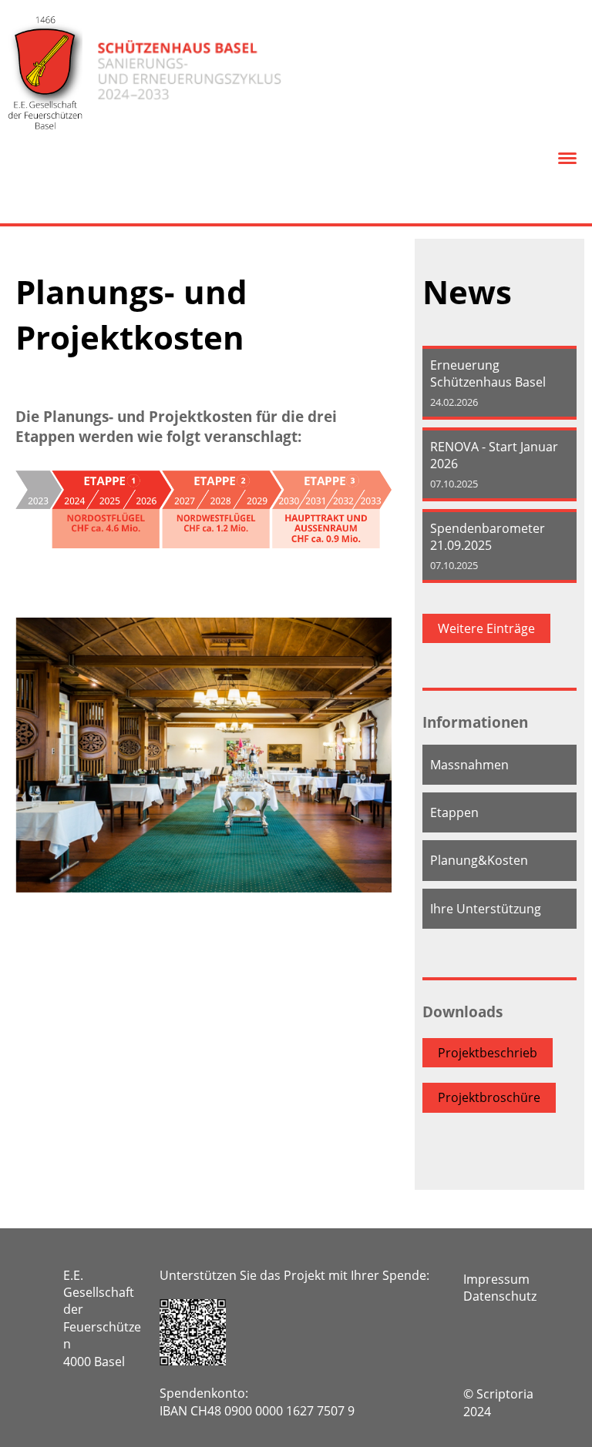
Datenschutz (499, 1296)
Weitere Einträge (486, 628)
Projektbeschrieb (487, 1052)
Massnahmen (469, 764)
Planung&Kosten (479, 860)
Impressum (496, 1279)
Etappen (454, 812)
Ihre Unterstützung (485, 908)
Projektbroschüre (489, 1097)
